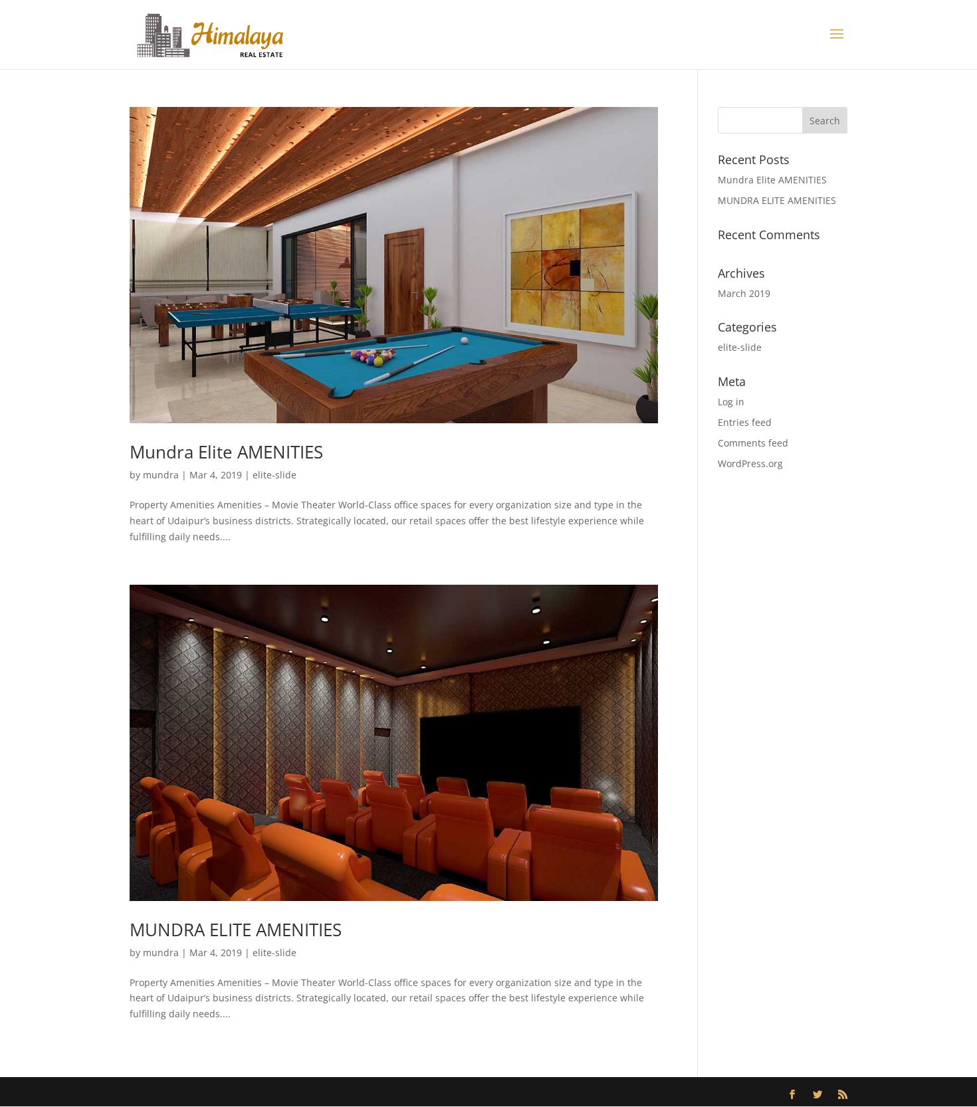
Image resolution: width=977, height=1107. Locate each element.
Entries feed (745, 422)
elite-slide (274, 474)
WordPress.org (750, 463)
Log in (731, 401)
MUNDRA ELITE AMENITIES (236, 930)
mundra (161, 474)
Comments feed (753, 443)
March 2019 (744, 293)
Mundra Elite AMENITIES (226, 452)
